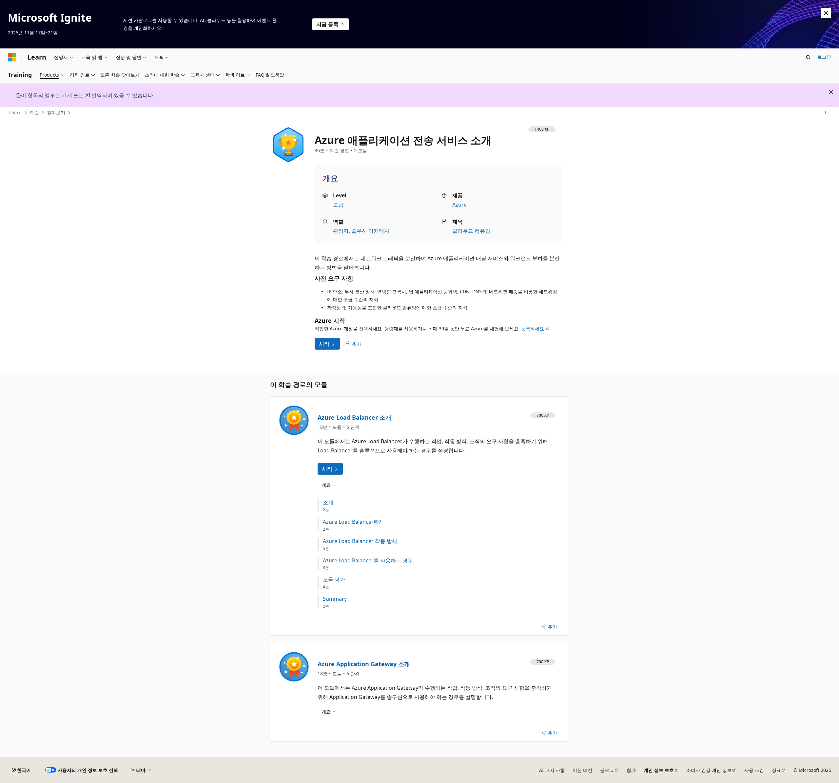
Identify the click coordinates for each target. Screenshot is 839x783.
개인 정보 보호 (659, 770)
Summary (335, 598)
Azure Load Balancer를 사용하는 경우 (368, 560)
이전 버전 (582, 770)
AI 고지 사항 (552, 770)
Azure (459, 204)
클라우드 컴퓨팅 (471, 230)
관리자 (341, 230)
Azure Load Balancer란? (352, 522)
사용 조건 (754, 770)
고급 (338, 204)
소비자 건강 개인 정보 (709, 770)
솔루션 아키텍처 (370, 230)
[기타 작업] (825, 113)
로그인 (824, 57)
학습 (34, 112)
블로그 (607, 770)
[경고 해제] (826, 13)
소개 (328, 502)
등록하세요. (533, 328)
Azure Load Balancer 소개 (354, 417)
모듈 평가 (334, 579)
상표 (776, 770)
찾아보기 (56, 112)
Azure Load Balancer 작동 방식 (360, 541)
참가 (631, 770)
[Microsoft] (12, 57)
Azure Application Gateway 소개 (364, 664)
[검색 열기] (808, 57)
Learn (15, 112)
